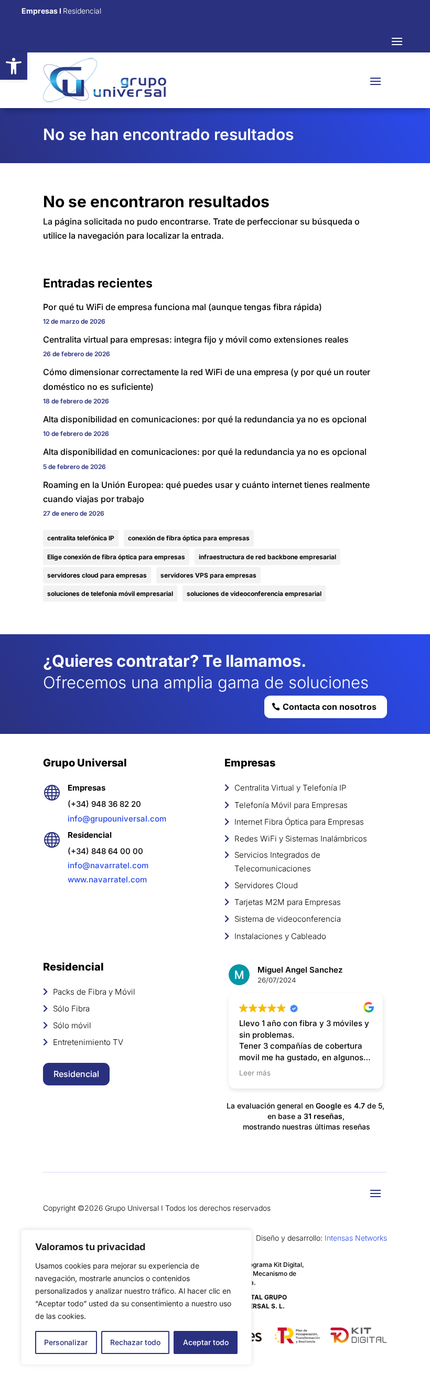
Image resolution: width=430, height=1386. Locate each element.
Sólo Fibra (71, 1009)
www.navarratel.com (107, 879)
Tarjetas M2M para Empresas (287, 902)
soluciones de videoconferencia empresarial (254, 594)
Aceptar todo (206, 1342)
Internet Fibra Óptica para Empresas (299, 822)
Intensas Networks (356, 1237)
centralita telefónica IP (80, 538)
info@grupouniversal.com (117, 819)
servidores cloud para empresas (97, 575)
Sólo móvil (72, 1025)
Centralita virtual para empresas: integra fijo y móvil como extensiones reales (196, 339)
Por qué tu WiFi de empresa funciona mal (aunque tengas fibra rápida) (182, 307)
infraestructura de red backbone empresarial (267, 557)
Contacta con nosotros (330, 706)
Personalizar (66, 1342)
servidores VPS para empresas (208, 575)
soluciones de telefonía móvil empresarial (110, 594)
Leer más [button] (255, 1073)
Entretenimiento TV (88, 1042)
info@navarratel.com (108, 865)
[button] (13, 66)
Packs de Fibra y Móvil (94, 992)
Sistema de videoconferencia (287, 919)
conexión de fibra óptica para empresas (189, 538)
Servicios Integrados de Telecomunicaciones (277, 861)
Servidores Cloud (266, 885)
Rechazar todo (135, 1342)
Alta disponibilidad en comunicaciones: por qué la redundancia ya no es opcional (205, 419)
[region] (136, 1297)
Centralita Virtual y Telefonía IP (290, 788)
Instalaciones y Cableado (280, 936)
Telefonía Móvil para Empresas (291, 805)
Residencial (76, 1074)
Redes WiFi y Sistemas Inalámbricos (300, 839)
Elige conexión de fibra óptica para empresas (116, 557)
